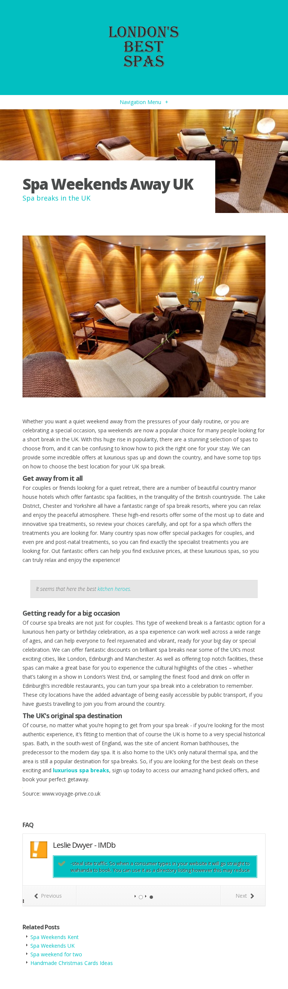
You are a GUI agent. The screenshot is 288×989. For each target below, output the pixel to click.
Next (241, 895)
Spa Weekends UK (52, 945)
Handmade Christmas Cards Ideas (71, 962)
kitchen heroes (114, 588)
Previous (51, 895)
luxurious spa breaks (81, 770)
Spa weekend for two (56, 954)
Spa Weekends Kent (54, 937)
